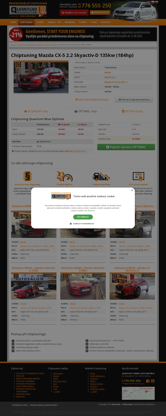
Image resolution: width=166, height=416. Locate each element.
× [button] (132, 190)
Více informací (89, 210)
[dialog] (83, 208)
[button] (83, 223)
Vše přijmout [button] (83, 217)
